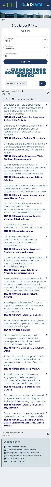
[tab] (6, 99)
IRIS (3, 20)
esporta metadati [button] (26, 99)
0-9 (13, 70)
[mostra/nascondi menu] (48, 5)
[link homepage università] (32, 4)
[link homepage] (9, 4)
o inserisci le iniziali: (16, 83)
